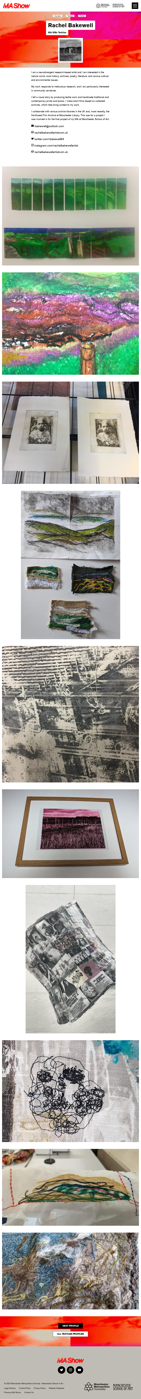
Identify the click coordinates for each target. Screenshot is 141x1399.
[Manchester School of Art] (119, 6)
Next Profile (71, 1326)
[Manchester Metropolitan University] (103, 6)
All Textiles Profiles (70, 1334)
